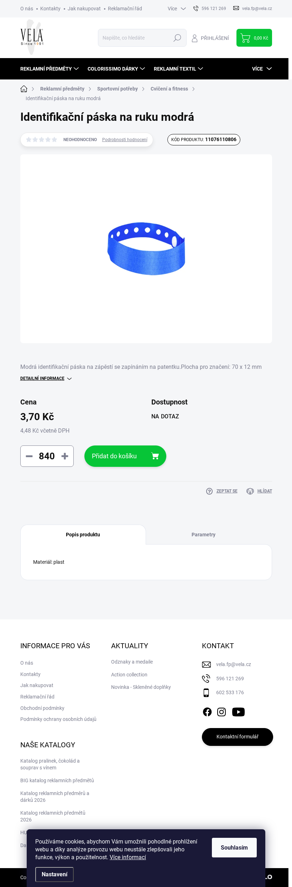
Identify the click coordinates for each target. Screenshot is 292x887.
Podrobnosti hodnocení (124, 139)
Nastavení (54, 874)
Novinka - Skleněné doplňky (141, 687)
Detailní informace (42, 378)
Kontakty (50, 8)
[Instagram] (221, 710)
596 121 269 (230, 678)
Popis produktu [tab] (83, 534)
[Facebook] (207, 710)
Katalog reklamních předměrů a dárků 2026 (54, 796)
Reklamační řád (125, 8)
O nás (26, 8)
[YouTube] (238, 710)
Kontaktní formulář (238, 736)
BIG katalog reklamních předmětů (57, 780)
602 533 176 (230, 692)
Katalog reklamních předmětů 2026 (52, 816)
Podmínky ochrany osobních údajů (58, 719)
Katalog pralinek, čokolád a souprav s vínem (50, 764)
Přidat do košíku (114, 456)
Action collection (129, 674)
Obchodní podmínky (42, 708)
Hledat (177, 38)
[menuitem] (50, 68)
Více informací (128, 857)
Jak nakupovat (84, 8)
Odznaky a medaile (132, 662)
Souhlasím (234, 847)
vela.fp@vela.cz (233, 664)
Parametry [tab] (203, 534)
